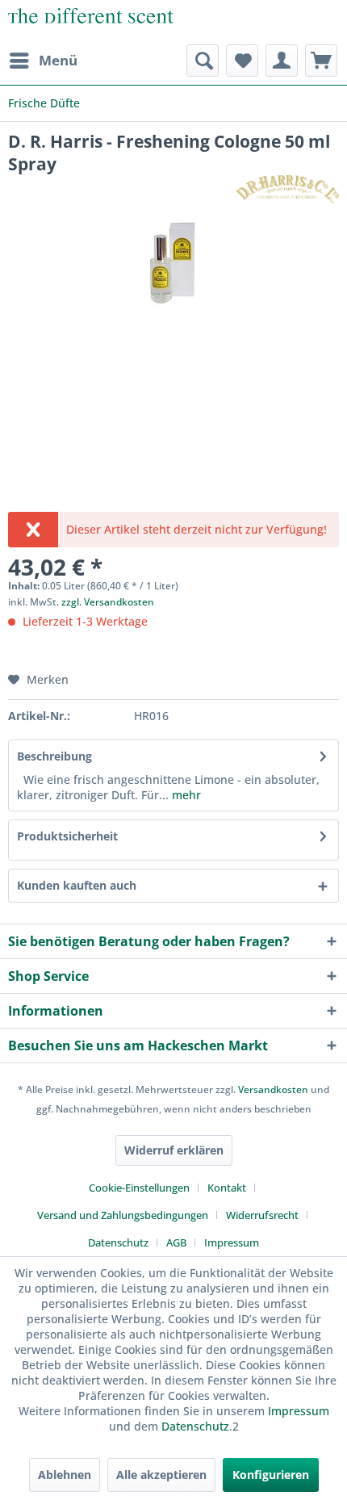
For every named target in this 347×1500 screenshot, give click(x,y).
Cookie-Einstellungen (139, 1187)
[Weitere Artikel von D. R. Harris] (287, 189)
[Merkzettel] (242, 60)
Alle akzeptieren (161, 1474)
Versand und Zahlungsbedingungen (122, 1215)
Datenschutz (118, 1242)
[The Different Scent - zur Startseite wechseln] (91, 22)
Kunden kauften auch (76, 885)
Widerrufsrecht (262, 1215)
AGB (176, 1242)
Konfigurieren (270, 1474)
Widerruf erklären (174, 1150)
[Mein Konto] (281, 60)
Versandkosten (273, 1089)
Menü (58, 60)
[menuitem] (43, 60)
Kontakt (226, 1187)
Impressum (231, 1242)
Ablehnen (64, 1474)
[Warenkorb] (321, 60)
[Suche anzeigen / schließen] (202, 60)
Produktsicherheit (67, 836)
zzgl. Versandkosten (107, 602)
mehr (185, 794)
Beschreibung (54, 756)
